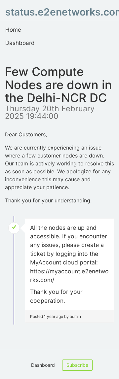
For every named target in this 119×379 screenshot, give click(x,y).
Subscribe (77, 365)
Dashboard (20, 43)
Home (13, 29)
